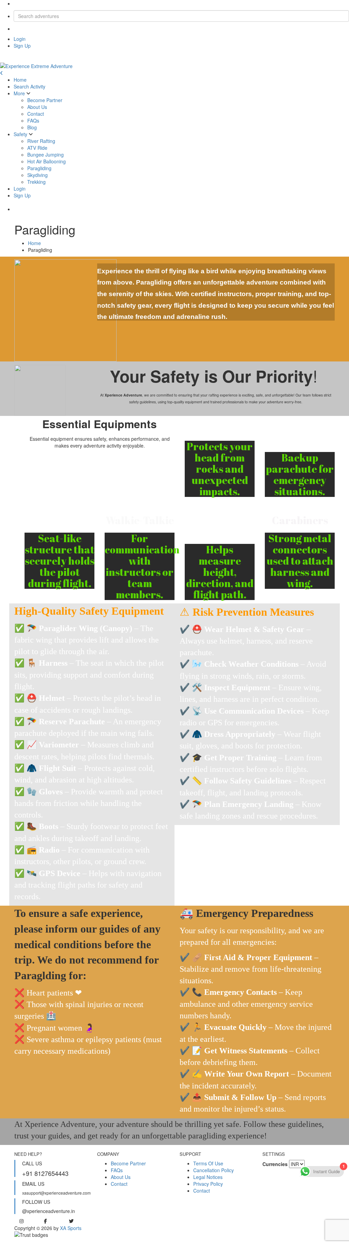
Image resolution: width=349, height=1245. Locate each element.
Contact (35, 113)
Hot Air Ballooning (46, 161)
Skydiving (37, 175)
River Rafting (41, 141)
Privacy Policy (208, 1183)
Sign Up (22, 45)
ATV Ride (37, 147)
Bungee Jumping (45, 154)
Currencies (275, 1164)
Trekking (36, 181)
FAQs (33, 120)
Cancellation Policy (213, 1170)
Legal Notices (208, 1177)
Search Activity (29, 86)
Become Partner (44, 100)
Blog (32, 127)
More (19, 93)
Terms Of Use (208, 1163)
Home (20, 79)
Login (20, 38)
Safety (20, 134)
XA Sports (70, 1228)
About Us (37, 106)
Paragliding (39, 168)
